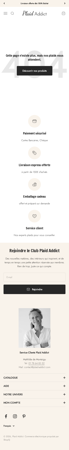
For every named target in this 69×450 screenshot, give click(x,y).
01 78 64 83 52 (36, 363)
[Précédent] (4, 3)
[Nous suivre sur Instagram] (15, 416)
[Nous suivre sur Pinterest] (24, 416)
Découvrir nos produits (34, 71)
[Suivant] (64, 3)
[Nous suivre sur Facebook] (6, 416)
